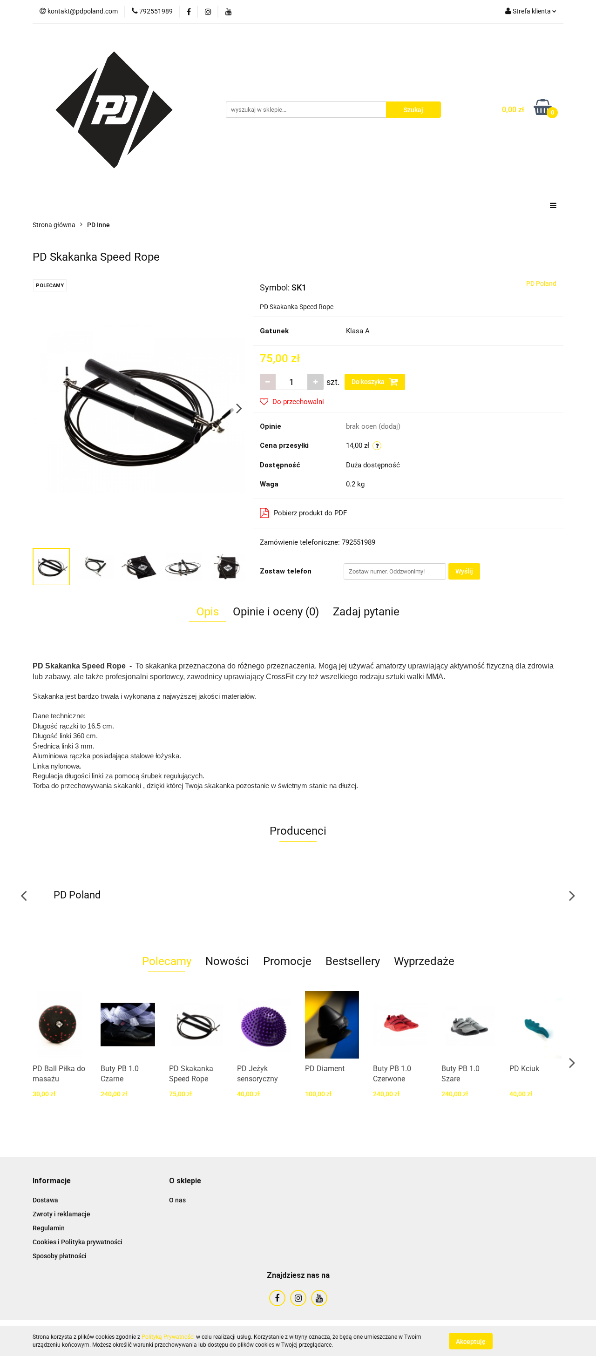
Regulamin (49, 1228)
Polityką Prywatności (168, 1337)
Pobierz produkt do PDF (310, 513)
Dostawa (45, 1200)
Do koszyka (369, 381)
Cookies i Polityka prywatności (77, 1242)
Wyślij (464, 571)
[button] (52, 1181)
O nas (177, 1200)
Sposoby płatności (60, 1256)
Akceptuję (471, 1341)
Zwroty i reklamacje (61, 1214)
